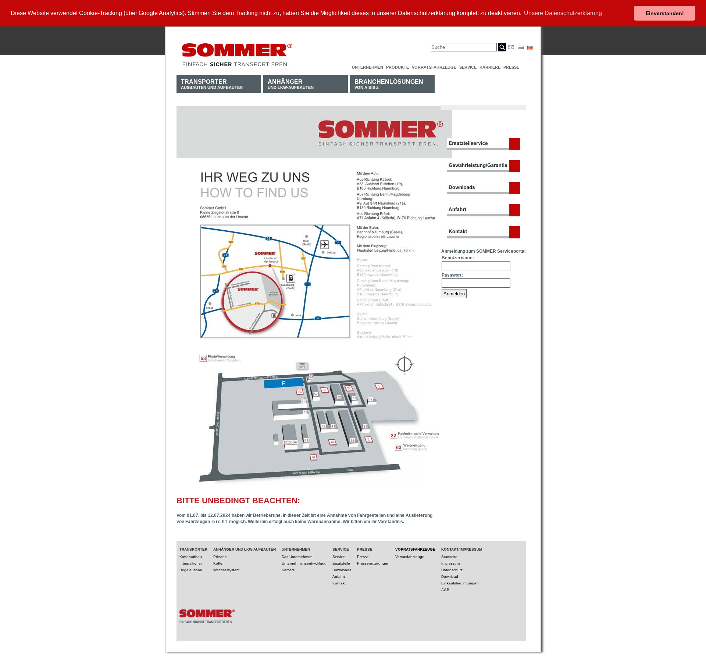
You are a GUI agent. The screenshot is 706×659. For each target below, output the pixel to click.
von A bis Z (388, 84)
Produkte (397, 67)
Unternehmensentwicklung (304, 563)
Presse (511, 67)
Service (468, 67)
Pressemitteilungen (373, 563)
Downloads (341, 570)
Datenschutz (452, 570)
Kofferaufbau (190, 557)
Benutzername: (458, 257)
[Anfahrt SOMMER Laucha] (314, 487)
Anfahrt (338, 577)
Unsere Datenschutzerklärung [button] (563, 13)
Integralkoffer (190, 563)
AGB (445, 590)
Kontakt (339, 583)
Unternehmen (367, 67)
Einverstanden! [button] (665, 13)
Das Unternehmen (297, 557)
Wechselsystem (226, 570)
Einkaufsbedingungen (460, 583)
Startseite (449, 557)
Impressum (450, 563)
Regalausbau (190, 570)
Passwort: (452, 275)
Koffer (218, 563)
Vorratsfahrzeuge (434, 67)
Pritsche (220, 557)
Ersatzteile (341, 563)
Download (449, 577)
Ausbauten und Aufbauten (212, 84)
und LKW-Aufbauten (291, 84)
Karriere (489, 67)
